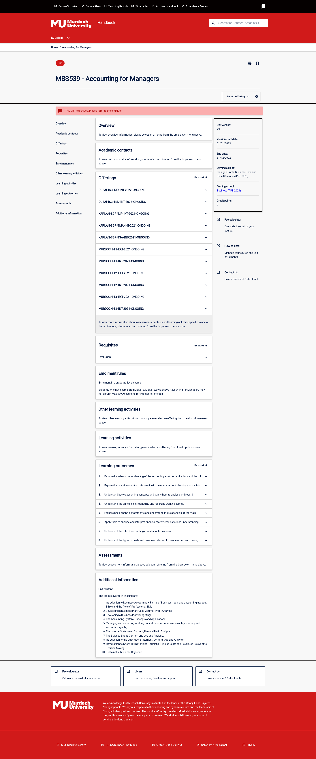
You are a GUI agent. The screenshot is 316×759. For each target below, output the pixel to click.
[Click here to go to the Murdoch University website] (71, 25)
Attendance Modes (197, 6)
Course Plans (93, 6)
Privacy (251, 744)
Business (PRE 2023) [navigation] (229, 190)
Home (54, 47)
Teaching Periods (118, 6)
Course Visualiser (68, 6)
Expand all (201, 177)
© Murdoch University (73, 744)
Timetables (142, 6)
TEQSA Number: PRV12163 (121, 744)
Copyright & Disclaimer (214, 744)
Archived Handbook (167, 6)
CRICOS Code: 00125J (169, 744)
